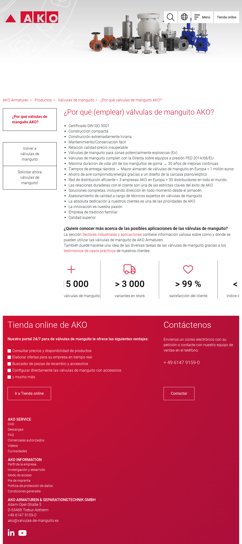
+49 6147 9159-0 (22, 515)
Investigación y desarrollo (26, 470)
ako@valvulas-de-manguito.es (33, 520)
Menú (206, 17)
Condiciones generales (24, 491)
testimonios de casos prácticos (90, 251)
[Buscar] (170, 17)
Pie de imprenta (19, 480)
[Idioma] (184, 17)
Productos (43, 100)
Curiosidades (17, 451)
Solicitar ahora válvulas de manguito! (30, 177)
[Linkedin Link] (11, 533)
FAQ (11, 435)
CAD (11, 424)
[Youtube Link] (22, 533)
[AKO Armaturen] (30, 17)
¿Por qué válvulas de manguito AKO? (131, 100)
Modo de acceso (20, 475)
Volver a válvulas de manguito (29, 154)
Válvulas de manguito (76, 100)
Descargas (15, 429)
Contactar (179, 393)
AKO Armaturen (16, 100)
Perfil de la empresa (22, 464)
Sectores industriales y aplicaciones (112, 234)
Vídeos (13, 446)
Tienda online (226, 17)
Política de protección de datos (30, 486)
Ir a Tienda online (29, 393)
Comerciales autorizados (26, 440)
